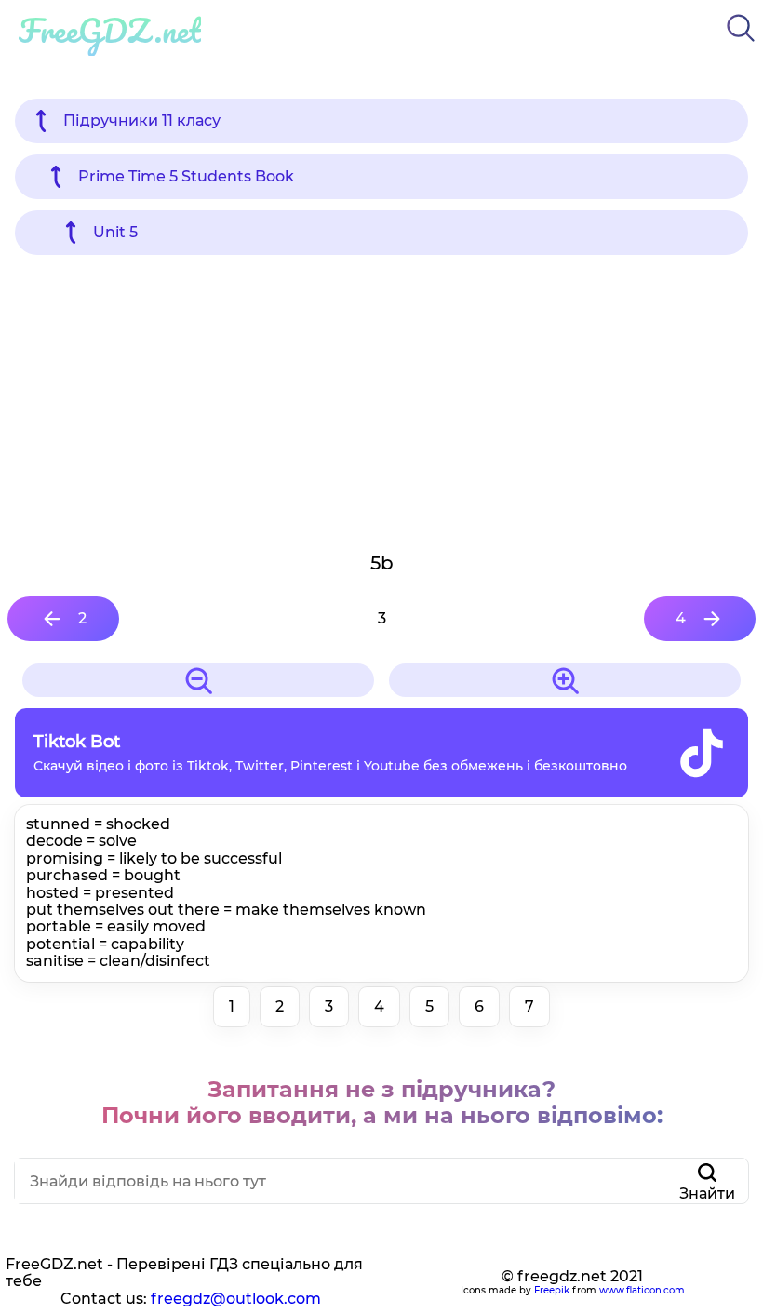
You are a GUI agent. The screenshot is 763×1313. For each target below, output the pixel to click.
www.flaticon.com (642, 1290)
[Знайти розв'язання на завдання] (740, 45)
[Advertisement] (381, 402)
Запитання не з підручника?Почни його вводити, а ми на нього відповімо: (382, 1102)
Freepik (551, 1290)
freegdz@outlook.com (236, 1298)
